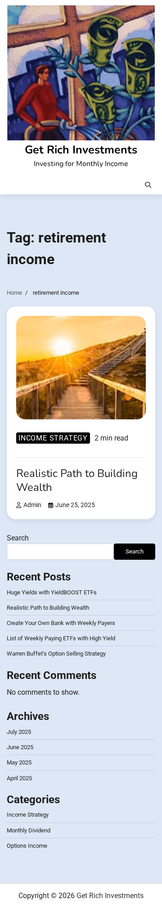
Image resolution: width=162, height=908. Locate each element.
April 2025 (19, 778)
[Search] (148, 185)
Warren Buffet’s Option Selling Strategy (56, 653)
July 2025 (19, 731)
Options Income (27, 845)
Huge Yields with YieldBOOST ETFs (52, 592)
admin (32, 505)
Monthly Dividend (28, 830)
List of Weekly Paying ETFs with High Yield (61, 638)
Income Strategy (53, 438)
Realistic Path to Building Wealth (77, 480)
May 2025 (19, 762)
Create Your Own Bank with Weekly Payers (61, 623)
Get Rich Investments (81, 149)
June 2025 (20, 747)
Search (18, 538)
